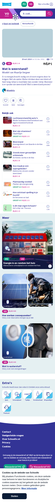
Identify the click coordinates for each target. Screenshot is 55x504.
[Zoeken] (49, 14)
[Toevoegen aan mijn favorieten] (50, 266)
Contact (6, 432)
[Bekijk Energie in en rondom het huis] (27, 245)
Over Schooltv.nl (11, 439)
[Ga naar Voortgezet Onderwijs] (7, 14)
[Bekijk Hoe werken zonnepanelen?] (27, 296)
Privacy (6, 442)
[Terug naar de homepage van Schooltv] (6, 4)
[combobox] (33, 14)
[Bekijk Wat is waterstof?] (27, 347)
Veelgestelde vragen (13, 435)
